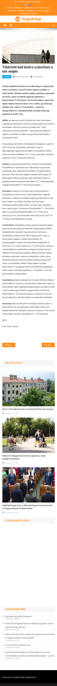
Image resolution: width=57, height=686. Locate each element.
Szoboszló (25, 14)
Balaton (10, 8)
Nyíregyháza (31, 11)
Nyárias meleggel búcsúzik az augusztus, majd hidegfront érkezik (23, 457)
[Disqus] (28, 567)
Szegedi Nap (31, 19)
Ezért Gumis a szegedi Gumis (18, 645)
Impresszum (7, 677)
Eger (35, 8)
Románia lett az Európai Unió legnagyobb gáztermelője (49, 345)
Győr (48, 8)
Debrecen (28, 8)
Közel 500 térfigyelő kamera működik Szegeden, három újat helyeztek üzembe (29, 625)
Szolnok (34, 14)
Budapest (19, 8)
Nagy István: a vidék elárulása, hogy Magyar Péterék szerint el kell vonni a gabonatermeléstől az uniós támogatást (10, 345)
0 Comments (38, 77)
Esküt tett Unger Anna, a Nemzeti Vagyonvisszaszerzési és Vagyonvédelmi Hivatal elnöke (27, 507)
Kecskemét (12, 11)
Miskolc (21, 11)
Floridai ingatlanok (17, 520)
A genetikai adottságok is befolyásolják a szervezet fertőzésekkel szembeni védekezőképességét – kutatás (30, 654)
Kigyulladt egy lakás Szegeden (18, 616)
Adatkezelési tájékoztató (25, 677)
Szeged (46, 11)
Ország (7, 76)
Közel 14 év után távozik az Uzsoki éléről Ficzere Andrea (27, 409)
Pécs (40, 11)
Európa (41, 8)
